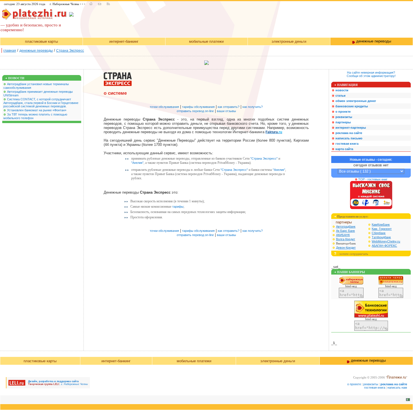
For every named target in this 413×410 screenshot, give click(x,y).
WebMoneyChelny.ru (386, 241)
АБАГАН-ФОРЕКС (384, 245)
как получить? (252, 106)
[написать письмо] (99, 4)
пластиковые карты (41, 41)
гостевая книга (374, 387)
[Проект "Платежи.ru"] (34, 13)
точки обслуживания (164, 106)
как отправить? (228, 106)
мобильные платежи (206, 41)
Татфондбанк (381, 237)
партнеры (344, 222)
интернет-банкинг (124, 41)
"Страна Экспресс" (264, 158)
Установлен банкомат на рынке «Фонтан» (36, 110)
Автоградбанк (345, 226)
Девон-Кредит (346, 247)
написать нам (397, 387)
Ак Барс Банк (345, 230)
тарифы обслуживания (198, 106)
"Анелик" (137, 162)
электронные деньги (289, 41)
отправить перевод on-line (195, 111)
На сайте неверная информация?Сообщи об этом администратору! (371, 74)
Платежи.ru (396, 377)
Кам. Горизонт (382, 228)
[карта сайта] (108, 4)
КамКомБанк (381, 224)
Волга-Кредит (345, 239)
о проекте (354, 384)
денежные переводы (36, 51)
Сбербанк (378, 233)
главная (9, 51)
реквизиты (370, 384)
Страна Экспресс (70, 51)
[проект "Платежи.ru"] (90, 4)
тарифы (177, 206)
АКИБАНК (343, 235)
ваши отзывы (226, 111)
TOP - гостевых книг (372, 179)
